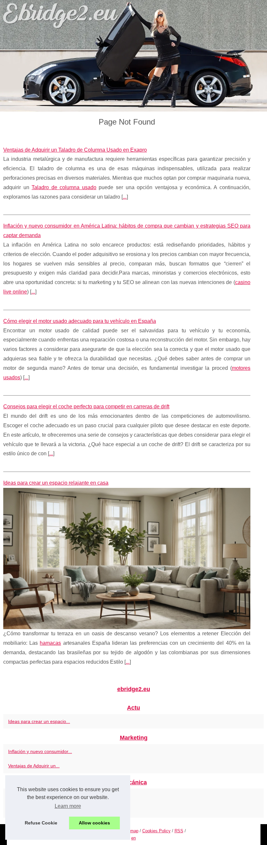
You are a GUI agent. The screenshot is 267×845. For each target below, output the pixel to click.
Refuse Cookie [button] (41, 822)
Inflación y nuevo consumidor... (40, 751)
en (133, 838)
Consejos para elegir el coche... (40, 795)
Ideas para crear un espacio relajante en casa (55, 483)
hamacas (50, 643)
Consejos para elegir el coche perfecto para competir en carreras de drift (86, 406)
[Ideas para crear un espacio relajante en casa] (126, 558)
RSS (179, 830)
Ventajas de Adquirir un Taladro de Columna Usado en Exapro (75, 150)
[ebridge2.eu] (133, 56)
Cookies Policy (156, 830)
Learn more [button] (68, 806)
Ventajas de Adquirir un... (34, 765)
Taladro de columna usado (64, 187)
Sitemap (130, 830)
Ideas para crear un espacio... (39, 721)
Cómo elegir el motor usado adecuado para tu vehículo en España (79, 321)
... (125, 197)
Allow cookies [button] (94, 822)
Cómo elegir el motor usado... (38, 810)
